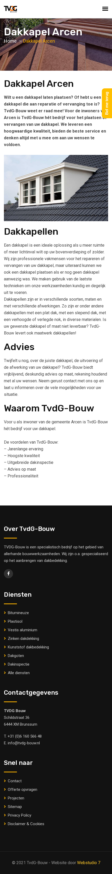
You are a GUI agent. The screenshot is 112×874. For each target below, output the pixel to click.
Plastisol (15, 621)
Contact (15, 781)
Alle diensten (19, 673)
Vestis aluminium (22, 630)
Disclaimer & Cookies (26, 824)
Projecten (16, 798)
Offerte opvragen (22, 789)
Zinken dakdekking (23, 638)
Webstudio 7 (88, 862)
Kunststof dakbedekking (28, 647)
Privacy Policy (19, 815)
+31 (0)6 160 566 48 (25, 736)
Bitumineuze (18, 612)
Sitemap (15, 806)
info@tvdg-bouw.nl (24, 743)
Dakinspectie (18, 664)
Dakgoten (16, 655)
